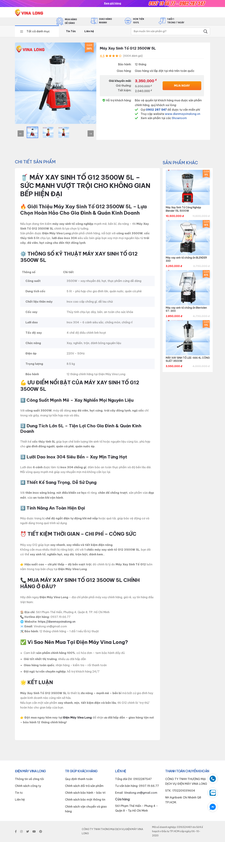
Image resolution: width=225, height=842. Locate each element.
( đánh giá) (133, 55)
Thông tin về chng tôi (29, 779)
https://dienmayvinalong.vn (56, 621)
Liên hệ (89, 31)
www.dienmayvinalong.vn (182, 114)
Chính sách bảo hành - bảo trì (85, 792)
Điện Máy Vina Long (77, 717)
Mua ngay (182, 85)
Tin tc (19, 792)
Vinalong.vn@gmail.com (140, 792)
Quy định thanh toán (79, 779)
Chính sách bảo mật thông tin (85, 799)
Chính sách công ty (28, 786)
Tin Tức (71, 31)
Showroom (179, 118)
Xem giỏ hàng (112, 3)
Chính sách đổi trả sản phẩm (84, 786)
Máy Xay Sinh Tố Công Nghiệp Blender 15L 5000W (183, 209)
